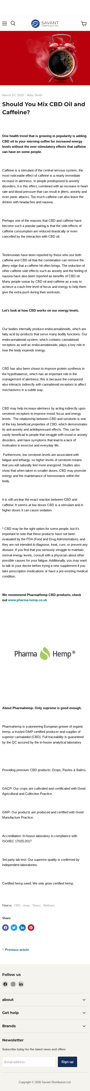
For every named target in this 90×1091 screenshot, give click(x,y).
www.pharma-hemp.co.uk (27, 600)
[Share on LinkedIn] (22, 927)
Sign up (67, 1061)
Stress (36, 905)
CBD (17, 905)
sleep (26, 905)
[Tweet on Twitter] (14, 927)
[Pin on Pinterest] (31, 927)
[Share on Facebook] (5, 927)
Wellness (49, 905)
